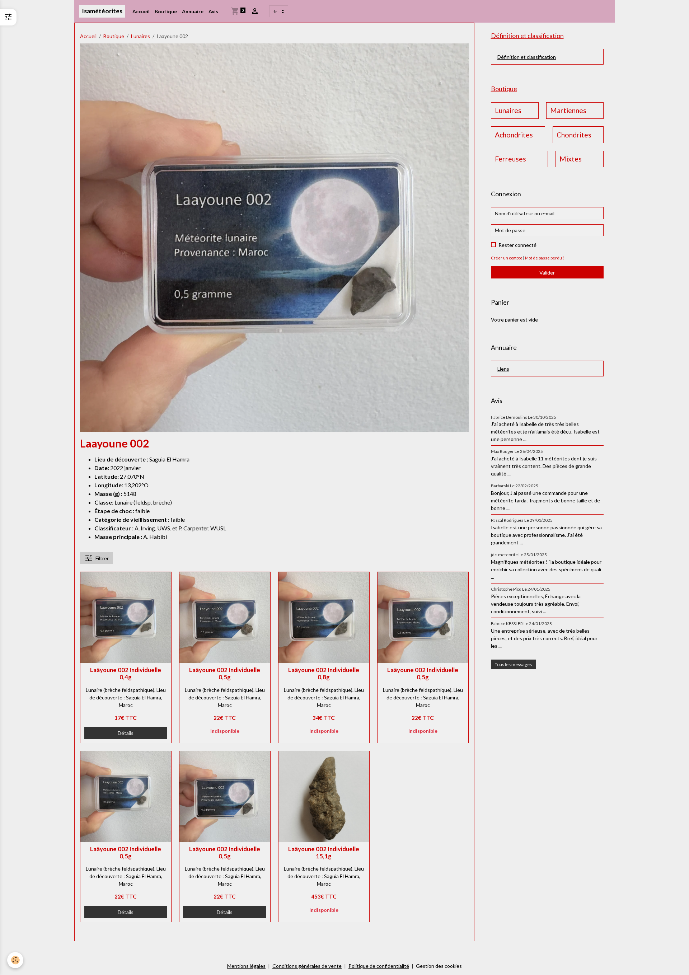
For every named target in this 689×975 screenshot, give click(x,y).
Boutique (166, 11)
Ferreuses (510, 159)
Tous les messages (513, 664)
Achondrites (514, 135)
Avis (213, 11)
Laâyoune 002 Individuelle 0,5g (224, 673)
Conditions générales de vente (307, 966)
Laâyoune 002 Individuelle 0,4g (125, 673)
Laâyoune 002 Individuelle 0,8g (323, 673)
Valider (547, 272)
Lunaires (140, 36)
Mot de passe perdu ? (544, 258)
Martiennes (568, 110)
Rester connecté (517, 245)
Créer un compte (506, 258)
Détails (125, 733)
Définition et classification (526, 57)
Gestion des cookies (439, 966)
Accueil (141, 11)
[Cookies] (15, 960)
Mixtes (570, 159)
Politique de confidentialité (378, 966)
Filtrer (102, 558)
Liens (503, 369)
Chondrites (574, 135)
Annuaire (192, 11)
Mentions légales (246, 966)
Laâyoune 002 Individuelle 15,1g (323, 852)
